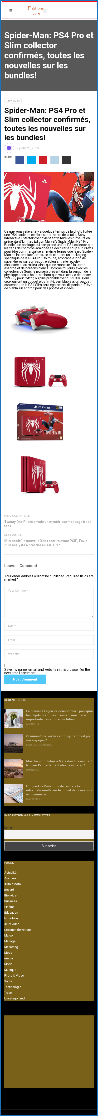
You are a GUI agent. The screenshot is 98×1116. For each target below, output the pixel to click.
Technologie (12, 987)
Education (11, 912)
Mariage (9, 941)
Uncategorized (14, 998)
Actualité (32, 724)
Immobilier (33, 770)
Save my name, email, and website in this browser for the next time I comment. (47, 671)
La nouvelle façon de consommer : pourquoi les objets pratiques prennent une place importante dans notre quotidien (59, 715)
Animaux (10, 878)
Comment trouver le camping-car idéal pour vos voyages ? (59, 738)
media (8, 958)
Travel (8, 992)
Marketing (33, 799)
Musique (10, 970)
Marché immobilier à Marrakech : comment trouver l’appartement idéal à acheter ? (59, 763)
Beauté (9, 889)
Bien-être (10, 895)
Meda (8, 952)
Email (8, 827)
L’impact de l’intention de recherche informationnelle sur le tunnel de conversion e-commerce (59, 790)
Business (10, 901)
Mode (8, 964)
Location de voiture (39, 745)
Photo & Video (14, 975)
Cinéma (9, 907)
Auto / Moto (12, 884)
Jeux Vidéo (13, 100)
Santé (8, 981)
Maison (9, 935)
